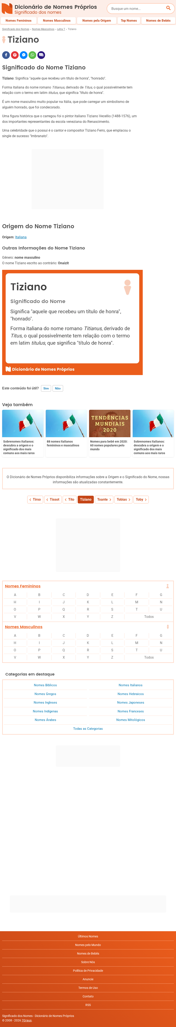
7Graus (27, 1020)
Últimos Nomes (88, 936)
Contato (88, 996)
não (58, 388)
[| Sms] (41, 55)
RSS (88, 1005)
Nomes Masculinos (43, 29)
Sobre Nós (88, 962)
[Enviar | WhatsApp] (32, 55)
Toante (102, 499)
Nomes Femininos (23, 586)
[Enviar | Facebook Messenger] (23, 55)
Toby (139, 499)
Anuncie (88, 979)
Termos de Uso (88, 987)
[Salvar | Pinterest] (15, 55)
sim (46, 388)
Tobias (122, 499)
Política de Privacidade (88, 970)
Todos (149, 617)
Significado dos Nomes (15, 29)
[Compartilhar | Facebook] (6, 55)
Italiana (21, 237)
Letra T (61, 29)
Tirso (37, 499)
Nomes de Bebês (88, 953)
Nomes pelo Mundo (88, 945)
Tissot (54, 499)
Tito (71, 499)
